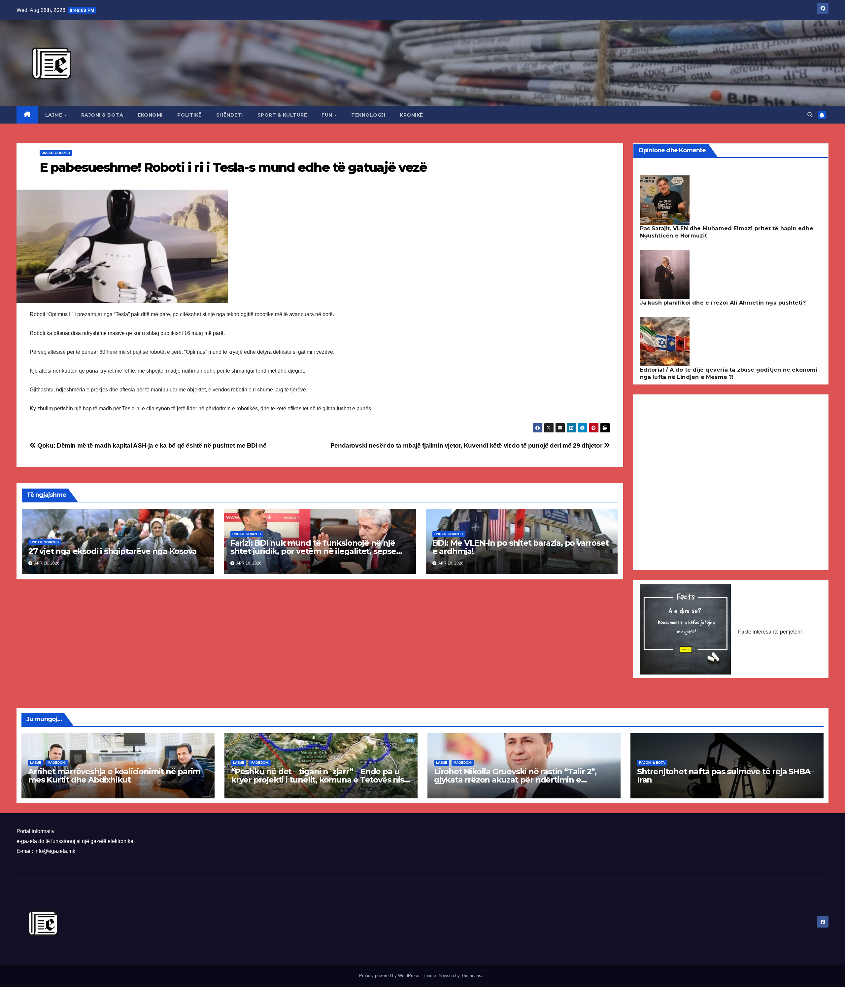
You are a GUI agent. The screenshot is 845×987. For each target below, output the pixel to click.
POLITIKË (189, 115)
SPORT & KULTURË (282, 115)
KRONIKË (411, 115)
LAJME (54, 115)
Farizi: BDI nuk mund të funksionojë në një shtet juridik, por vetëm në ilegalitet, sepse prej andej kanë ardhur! (313, 551)
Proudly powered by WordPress (390, 975)
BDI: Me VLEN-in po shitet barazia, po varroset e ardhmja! (520, 547)
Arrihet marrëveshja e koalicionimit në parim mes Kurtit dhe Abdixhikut (114, 776)
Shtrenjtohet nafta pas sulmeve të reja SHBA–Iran (725, 776)
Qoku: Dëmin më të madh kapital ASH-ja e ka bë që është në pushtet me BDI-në (151, 445)
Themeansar (473, 975)
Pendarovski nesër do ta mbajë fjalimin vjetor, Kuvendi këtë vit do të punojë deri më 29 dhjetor (467, 445)
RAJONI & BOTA (102, 115)
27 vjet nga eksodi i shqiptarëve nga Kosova (112, 551)
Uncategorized (56, 153)
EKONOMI (150, 115)
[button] (810, 115)
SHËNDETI (229, 115)
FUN (327, 115)
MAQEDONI (57, 762)
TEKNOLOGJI (368, 115)
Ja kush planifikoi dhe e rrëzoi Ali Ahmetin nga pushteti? (723, 303)
